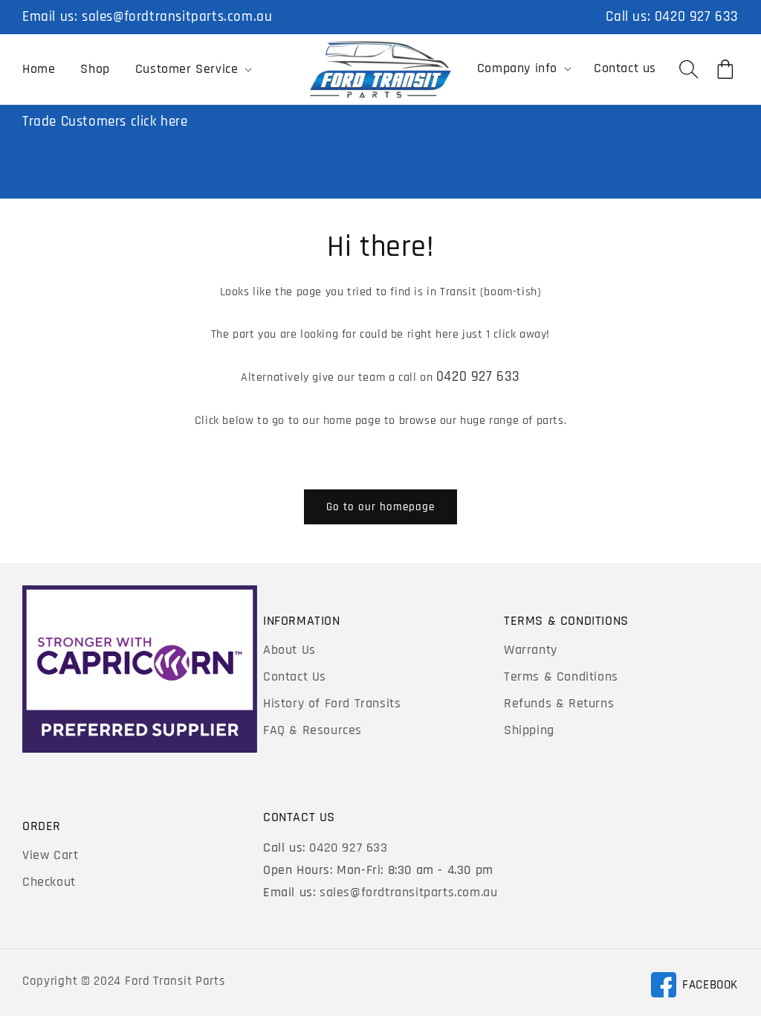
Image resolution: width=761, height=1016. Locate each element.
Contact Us (294, 676)
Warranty (530, 649)
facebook (694, 987)
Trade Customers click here (105, 121)
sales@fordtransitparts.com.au (177, 16)
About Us (289, 649)
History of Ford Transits (332, 703)
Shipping (529, 730)
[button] (192, 69)
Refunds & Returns (559, 703)
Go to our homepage (380, 507)
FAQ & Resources (312, 730)
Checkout (49, 881)
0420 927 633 (697, 16)
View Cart (50, 855)
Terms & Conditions (561, 676)
